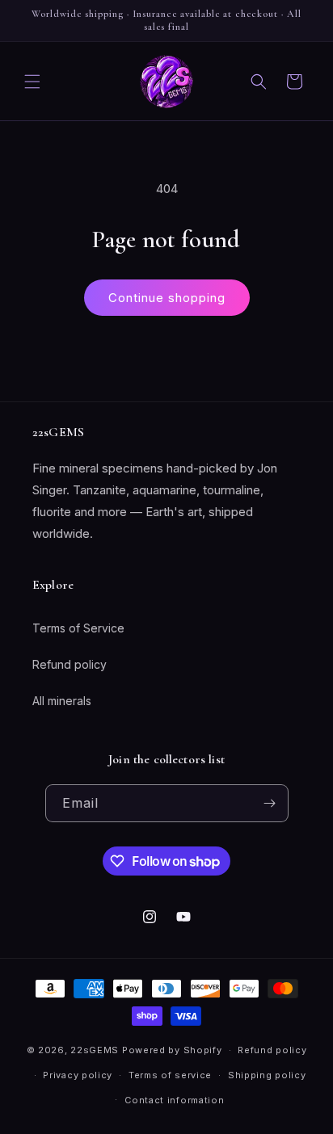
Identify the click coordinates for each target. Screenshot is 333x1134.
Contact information (174, 1100)
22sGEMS (94, 1050)
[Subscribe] (270, 803)
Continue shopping (167, 297)
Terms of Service (78, 628)
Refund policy (69, 664)
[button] (32, 81)
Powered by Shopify (172, 1050)
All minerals (61, 701)
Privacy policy (77, 1075)
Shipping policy (267, 1075)
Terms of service (170, 1075)
